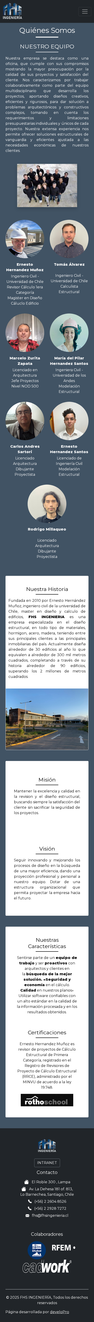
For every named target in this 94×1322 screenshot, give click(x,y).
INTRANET (47, 1163)
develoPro (59, 1312)
